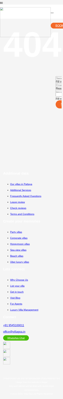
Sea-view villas (18, 250)
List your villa (17, 285)
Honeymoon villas (20, 244)
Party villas (16, 232)
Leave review (17, 202)
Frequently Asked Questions (25, 196)
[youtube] (6, 347)
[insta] (6, 355)
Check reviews (18, 208)
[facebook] (6, 363)
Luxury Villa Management (24, 309)
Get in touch (17, 291)
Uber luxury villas (19, 261)
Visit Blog (15, 297)
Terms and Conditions (22, 214)
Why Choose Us (19, 279)
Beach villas (16, 256)
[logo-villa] (25, 36)
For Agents (16, 303)
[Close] (52, 12)
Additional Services (20, 190)
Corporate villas (18, 238)
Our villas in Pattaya (21, 184)
